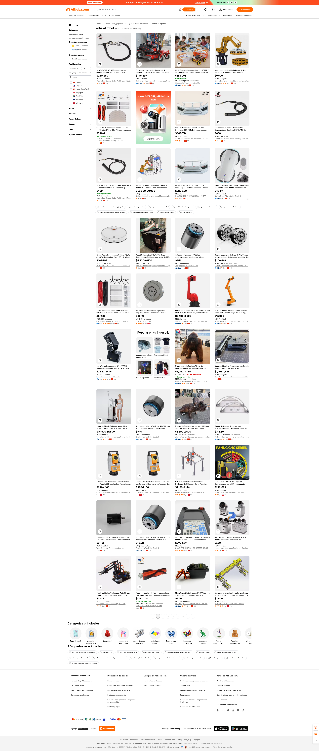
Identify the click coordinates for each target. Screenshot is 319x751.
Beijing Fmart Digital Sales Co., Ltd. (228, 196)
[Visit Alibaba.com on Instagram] (233, 710)
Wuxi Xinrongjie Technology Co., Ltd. (110, 548)
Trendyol (186, 740)
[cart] (214, 10)
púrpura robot (107, 652)
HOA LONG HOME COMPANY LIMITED (190, 492)
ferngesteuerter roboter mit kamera (84, 663)
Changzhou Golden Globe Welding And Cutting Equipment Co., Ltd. (113, 81)
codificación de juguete (184, 207)
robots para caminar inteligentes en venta (110, 658)
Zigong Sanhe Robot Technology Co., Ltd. (191, 381)
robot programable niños (194, 658)
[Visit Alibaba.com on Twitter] (228, 710)
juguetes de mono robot (160, 207)
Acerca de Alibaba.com (80, 676)
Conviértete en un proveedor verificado (232, 695)
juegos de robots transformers (167, 658)
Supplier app (175, 729)
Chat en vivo (185, 686)
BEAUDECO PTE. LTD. (144, 321)
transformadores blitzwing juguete (112, 207)
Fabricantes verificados (153, 681)
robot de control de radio (128, 652)
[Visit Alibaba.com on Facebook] (218, 710)
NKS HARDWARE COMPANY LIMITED (229, 492)
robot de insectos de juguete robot (179, 652)
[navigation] (80, 320)
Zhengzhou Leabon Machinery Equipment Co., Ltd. (232, 81)
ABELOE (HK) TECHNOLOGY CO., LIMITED (191, 604)
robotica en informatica (236, 658)
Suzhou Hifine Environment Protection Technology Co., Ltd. (232, 437)
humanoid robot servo (152, 652)
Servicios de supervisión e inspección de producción (122, 701)
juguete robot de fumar (231, 207)
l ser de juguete (215, 658)
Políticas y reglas (113, 707)
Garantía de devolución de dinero (120, 686)
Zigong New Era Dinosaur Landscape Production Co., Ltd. (192, 437)
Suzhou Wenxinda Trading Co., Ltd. (109, 140)
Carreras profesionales (80, 695)
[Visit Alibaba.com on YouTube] (238, 710)
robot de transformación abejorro (83, 652)
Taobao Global (169, 740)
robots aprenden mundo (80, 658)
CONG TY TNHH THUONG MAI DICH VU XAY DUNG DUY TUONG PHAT (153, 492)
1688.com (134, 740)
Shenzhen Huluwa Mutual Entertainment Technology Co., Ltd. (232, 377)
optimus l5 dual (204, 652)
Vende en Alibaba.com (225, 681)
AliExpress (124, 740)
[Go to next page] (193, 616)
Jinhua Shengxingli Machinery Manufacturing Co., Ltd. (153, 196)
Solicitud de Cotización (152, 686)
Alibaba (98, 24)
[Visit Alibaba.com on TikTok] (242, 710)
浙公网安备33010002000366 (200, 747)
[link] (316, 727)
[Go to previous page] (153, 616)
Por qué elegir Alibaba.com (81, 681)
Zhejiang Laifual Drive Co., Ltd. (186, 266)
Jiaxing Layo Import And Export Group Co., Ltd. (113, 321)
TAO (179, 740)
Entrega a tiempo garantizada (118, 690)
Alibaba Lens (83, 729)
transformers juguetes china (143, 212)
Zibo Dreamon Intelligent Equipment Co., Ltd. (153, 266)
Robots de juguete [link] (159, 24)
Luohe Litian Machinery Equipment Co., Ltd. (231, 548)
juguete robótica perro (208, 207)
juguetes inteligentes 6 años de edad (112, 212)
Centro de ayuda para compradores (194, 681)
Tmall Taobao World (147, 740)
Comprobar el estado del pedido (229, 690)
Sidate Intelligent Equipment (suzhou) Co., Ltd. (192, 321)
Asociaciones (222, 700)
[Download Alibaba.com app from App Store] (221, 728)
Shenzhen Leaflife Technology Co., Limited (112, 437)
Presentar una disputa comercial (192, 690)
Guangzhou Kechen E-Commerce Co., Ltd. (191, 138)
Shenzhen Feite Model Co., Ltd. (108, 377)
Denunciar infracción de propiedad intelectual (193, 701)
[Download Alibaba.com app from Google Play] (239, 728)
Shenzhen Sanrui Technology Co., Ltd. (110, 604)
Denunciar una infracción (190, 707)
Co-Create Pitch (77, 686)
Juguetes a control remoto (137, 24)
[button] (179, 9)
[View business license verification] (182, 747)
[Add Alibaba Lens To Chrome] (107, 728)
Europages (196, 740)
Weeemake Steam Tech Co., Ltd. (187, 83)
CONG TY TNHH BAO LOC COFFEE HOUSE (191, 548)
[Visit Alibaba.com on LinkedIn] (223, 710)
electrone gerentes (138, 207)
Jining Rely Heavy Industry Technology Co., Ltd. (153, 81)
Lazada (159, 740)
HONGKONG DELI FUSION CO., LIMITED (190, 196)
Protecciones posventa (116, 695)
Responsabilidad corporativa (82, 690)
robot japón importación (141, 658)
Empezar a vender (223, 686)
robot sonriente (186, 212)
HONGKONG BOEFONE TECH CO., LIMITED (113, 266)
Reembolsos (185, 695)
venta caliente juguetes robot (227, 652)
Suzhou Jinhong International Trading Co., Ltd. (232, 266)
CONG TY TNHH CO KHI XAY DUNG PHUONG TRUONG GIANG (113, 492)
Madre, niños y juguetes (114, 24)
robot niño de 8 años (167, 212)
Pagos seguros (113, 681)
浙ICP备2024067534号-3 (223, 747)
